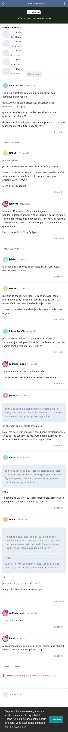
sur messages (32, 3)
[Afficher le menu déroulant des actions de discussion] (65, 3)
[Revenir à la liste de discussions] (3, 3)
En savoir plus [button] (18, 727)
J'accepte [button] (56, 719)
